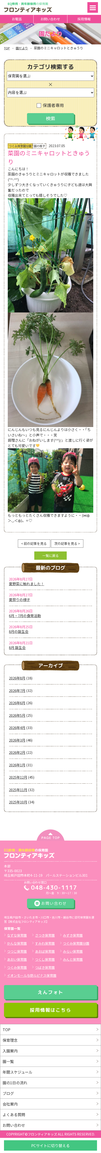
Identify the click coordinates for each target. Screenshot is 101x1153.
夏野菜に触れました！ (26, 583)
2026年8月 (17, 677)
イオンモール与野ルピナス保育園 (31, 975)
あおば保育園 (45, 951)
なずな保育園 (17, 935)
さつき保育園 (45, 935)
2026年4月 (17, 727)
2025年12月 (18, 777)
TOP (7, 48)
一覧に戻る (50, 555)
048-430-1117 (54, 887)
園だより (22, 48)
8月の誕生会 (18, 631)
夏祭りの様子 (19, 599)
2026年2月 (17, 752)
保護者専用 (53, 105)
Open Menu (92, 7)
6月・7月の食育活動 (25, 615)
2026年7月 (17, 690)
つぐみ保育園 (17, 967)
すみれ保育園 (45, 943)
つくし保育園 (45, 959)
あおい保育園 (17, 959)
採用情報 (84, 19)
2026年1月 (17, 764)
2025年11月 (18, 789)
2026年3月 (17, 740)
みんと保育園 (73, 959)
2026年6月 (17, 702)
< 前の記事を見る (34, 543)
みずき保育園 (73, 935)
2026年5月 (17, 715)
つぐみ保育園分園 (76, 943)
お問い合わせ (50, 19)
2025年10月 (18, 801)
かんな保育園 (17, 943)
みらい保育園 (73, 951)
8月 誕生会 (17, 647)
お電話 (17, 19)
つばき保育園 (45, 967)
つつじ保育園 (17, 951)
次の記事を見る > (67, 543)
